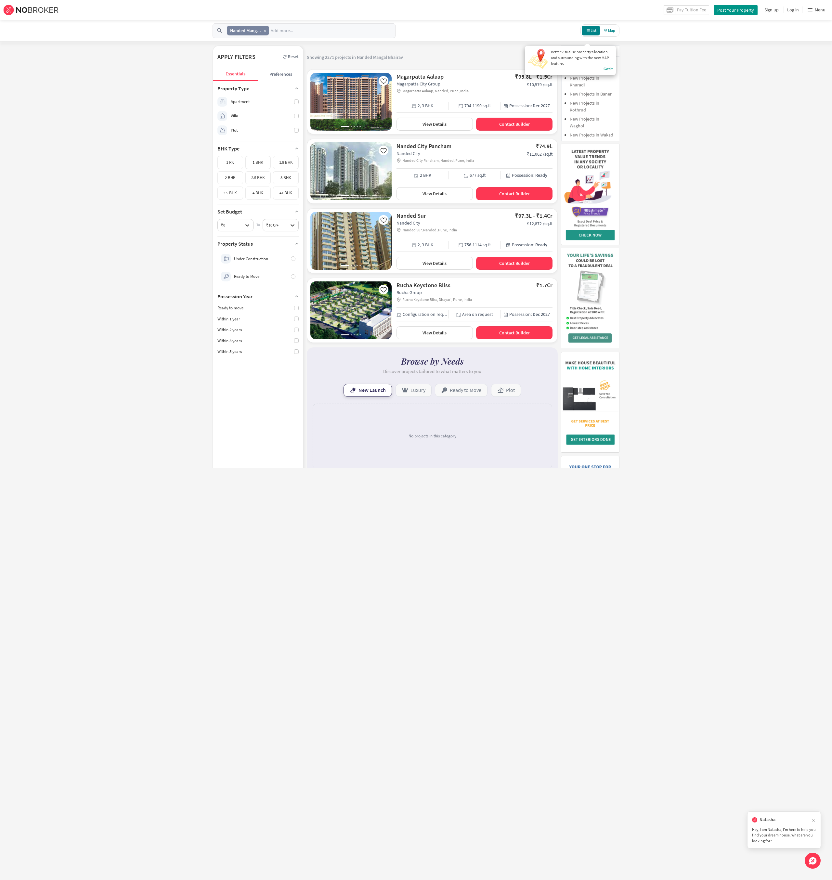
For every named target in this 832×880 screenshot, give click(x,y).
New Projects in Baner (591, 94)
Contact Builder (514, 124)
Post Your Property (735, 10)
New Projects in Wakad (591, 135)
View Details (434, 124)
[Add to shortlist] (383, 81)
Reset (293, 56)
